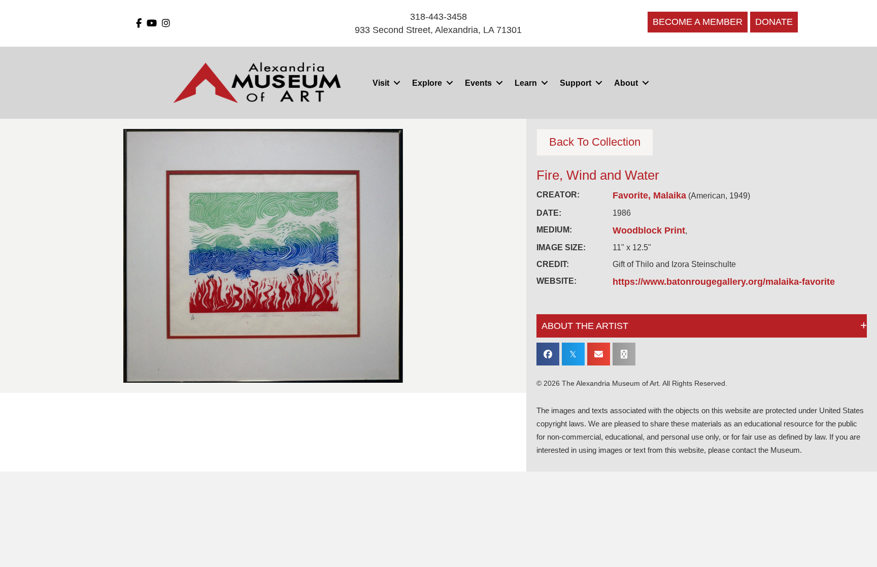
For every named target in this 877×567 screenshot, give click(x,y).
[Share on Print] (624, 354)
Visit (381, 83)
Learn (526, 83)
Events (478, 83)
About (626, 83)
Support (575, 83)
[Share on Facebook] (547, 354)
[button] (396, 83)
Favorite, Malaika (649, 195)
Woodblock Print (649, 230)
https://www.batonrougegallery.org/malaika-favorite (724, 282)
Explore (427, 83)
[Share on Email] (598, 354)
